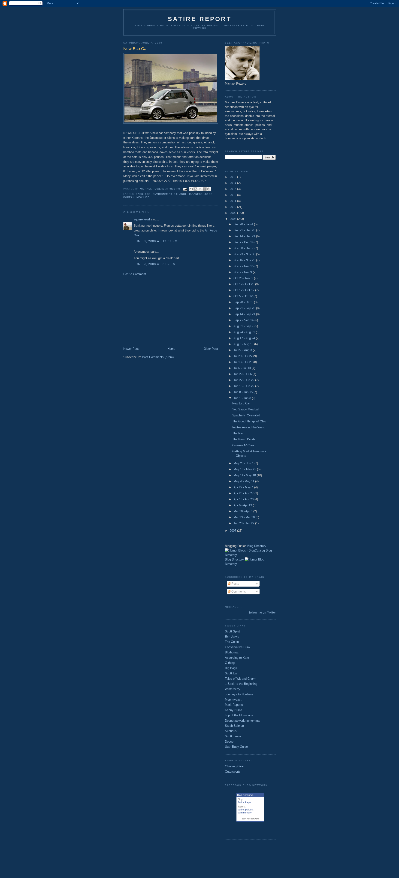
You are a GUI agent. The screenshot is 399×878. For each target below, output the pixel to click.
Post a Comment (134, 274)
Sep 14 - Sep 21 (244, 314)
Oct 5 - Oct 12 (243, 296)
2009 (233, 213)
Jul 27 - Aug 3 (243, 350)
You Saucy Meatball (245, 409)
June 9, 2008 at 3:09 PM (155, 264)
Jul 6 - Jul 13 (242, 368)
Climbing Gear (234, 766)
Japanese (196, 194)
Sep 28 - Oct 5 (243, 302)
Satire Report (200, 18)
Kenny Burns (233, 710)
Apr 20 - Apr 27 (243, 493)
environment (162, 194)
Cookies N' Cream (244, 445)
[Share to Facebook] (204, 189)
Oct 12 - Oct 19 (244, 290)
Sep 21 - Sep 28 (244, 308)
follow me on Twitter (262, 612)
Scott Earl (231, 673)
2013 (233, 189)
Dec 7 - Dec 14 (243, 242)
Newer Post (131, 348)
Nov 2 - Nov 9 (243, 272)
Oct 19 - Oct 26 (244, 284)
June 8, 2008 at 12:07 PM (156, 241)
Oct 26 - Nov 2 (243, 278)
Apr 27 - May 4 (243, 487)
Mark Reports (234, 704)
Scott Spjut (232, 631)
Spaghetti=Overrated (246, 415)
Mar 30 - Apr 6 (243, 511)
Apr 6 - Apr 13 (243, 505)
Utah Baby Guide (236, 746)
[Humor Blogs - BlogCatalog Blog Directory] (250, 555)
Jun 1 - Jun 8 (242, 398)
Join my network (250, 818)
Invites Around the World (248, 427)
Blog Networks (245, 795)
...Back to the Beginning (241, 683)
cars (139, 194)
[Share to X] (200, 189)
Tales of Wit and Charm (240, 678)
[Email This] (191, 189)
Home (171, 348)
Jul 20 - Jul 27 (243, 356)
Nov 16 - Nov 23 (244, 260)
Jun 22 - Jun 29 (244, 380)
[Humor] (251, 559)
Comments (238, 591)
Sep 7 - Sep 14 (243, 320)
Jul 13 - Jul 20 (243, 362)
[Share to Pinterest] (208, 189)
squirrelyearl (142, 219)
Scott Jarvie (233, 736)
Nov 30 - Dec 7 (243, 248)
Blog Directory (256, 546)
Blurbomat (232, 652)
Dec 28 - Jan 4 (243, 224)
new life (142, 197)
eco (148, 194)
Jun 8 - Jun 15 (243, 392)
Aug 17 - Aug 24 (244, 338)
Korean (129, 197)
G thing (230, 662)
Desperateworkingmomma (242, 720)
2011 (233, 201)
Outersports (233, 771)
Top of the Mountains (239, 715)
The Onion (232, 642)
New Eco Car (241, 403)
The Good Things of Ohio (249, 421)
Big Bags (231, 668)
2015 (233, 177)
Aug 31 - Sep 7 (243, 326)
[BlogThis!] (195, 189)
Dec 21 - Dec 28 (244, 230)
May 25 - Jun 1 (243, 463)
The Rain (238, 433)
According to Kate (237, 657)
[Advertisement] (162, 311)
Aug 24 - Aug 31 (244, 332)
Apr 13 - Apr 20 (243, 499)
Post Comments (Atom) (158, 357)
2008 (233, 219)
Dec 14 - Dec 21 (244, 236)
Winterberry (232, 689)
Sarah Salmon (234, 725)
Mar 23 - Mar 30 (244, 517)
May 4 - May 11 (244, 481)
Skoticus (231, 731)
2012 (233, 195)
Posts (234, 583)
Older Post (211, 348)
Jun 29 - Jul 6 (243, 374)
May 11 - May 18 (245, 475)
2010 (233, 207)
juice (208, 194)
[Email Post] (185, 189)
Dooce (229, 741)
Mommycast (233, 699)
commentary (245, 812)
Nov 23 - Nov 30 (244, 254)
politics (249, 809)
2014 (233, 183)
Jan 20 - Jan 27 (244, 523)
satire (241, 809)
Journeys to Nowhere (239, 694)
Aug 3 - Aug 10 (243, 344)
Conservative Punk (237, 647)
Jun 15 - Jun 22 (244, 386)
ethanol (180, 194)
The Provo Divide (243, 439)
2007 (233, 530)
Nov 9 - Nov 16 (243, 266)
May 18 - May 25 (245, 469)
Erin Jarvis (232, 636)
